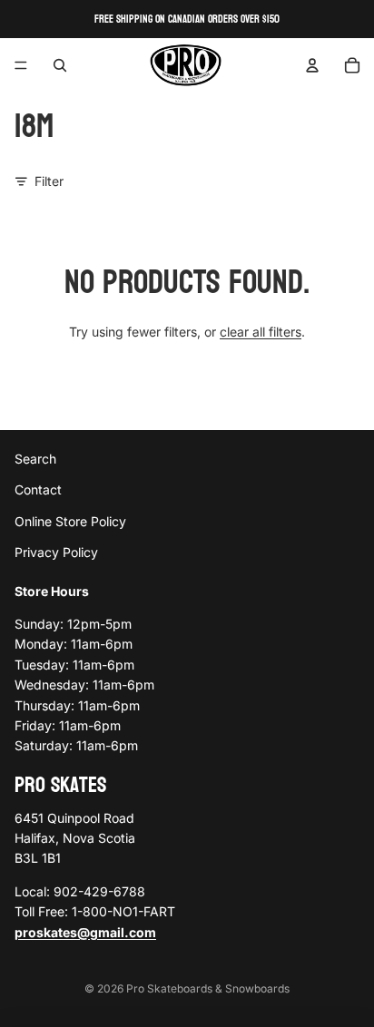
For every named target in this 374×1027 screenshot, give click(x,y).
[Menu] (21, 65)
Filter (49, 181)
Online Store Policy (70, 520)
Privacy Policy (56, 552)
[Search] (60, 65)
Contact (38, 489)
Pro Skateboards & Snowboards (208, 988)
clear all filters (260, 331)
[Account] (312, 65)
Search (35, 458)
